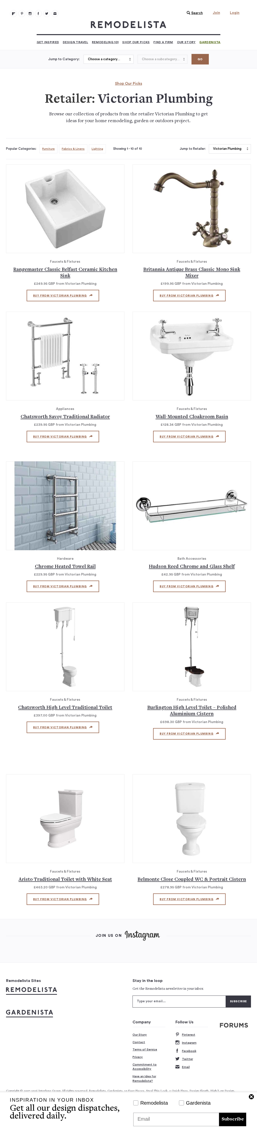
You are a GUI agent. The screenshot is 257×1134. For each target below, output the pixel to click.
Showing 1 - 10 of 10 (127, 148)
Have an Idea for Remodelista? (144, 1078)
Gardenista (209, 42)
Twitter (187, 1058)
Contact (139, 1042)
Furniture (48, 148)
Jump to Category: (64, 59)
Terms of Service (145, 1049)
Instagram (189, 1042)
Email (186, 1067)
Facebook (189, 1050)
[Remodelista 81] (30, 13)
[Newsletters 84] (54, 13)
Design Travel (75, 42)
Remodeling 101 (105, 42)
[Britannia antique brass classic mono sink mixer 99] (192, 208)
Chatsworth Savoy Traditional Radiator (65, 417)
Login (234, 13)
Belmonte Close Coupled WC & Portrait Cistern (192, 879)
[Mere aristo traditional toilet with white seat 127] (65, 818)
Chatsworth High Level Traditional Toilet (65, 708)
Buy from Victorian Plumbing (60, 295)
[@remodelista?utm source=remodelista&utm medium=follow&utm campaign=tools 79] (13, 13)
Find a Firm (163, 42)
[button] (193, 13)
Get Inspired (48, 42)
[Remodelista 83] (46, 13)
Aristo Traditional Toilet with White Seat (65, 879)
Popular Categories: (21, 148)
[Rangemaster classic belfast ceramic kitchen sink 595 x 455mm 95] (65, 208)
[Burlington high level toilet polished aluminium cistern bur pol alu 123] (192, 646)
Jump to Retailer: (193, 148)
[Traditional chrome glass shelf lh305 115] (192, 505)
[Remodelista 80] (21, 13)
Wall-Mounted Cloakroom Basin (192, 417)
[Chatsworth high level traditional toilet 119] (65, 646)
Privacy (138, 1056)
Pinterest (188, 1034)
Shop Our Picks (136, 42)
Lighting (97, 148)
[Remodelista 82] (38, 13)
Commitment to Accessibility (145, 1067)
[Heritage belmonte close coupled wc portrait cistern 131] (192, 818)
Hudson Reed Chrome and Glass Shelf (192, 567)
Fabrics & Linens (73, 148)
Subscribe (233, 1119)
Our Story (186, 42)
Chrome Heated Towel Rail (65, 567)
